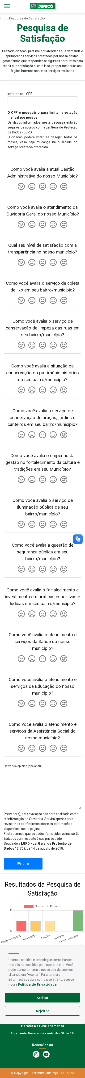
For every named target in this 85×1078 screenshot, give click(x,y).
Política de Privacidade (37, 984)
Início (4, 18)
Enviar (23, 863)
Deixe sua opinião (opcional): (23, 766)
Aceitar (42, 997)
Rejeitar (42, 1011)
